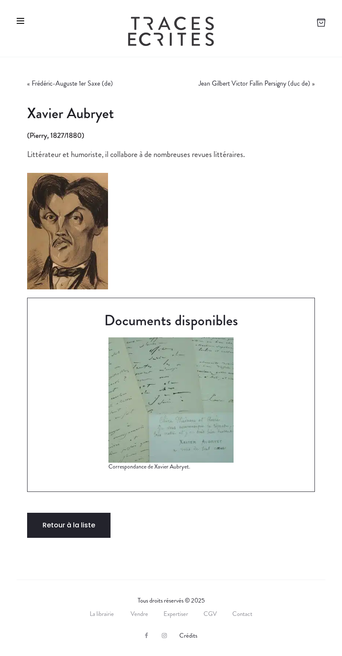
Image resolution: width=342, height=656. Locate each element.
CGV (210, 613)
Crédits (188, 635)
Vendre (139, 613)
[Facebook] (146, 635)
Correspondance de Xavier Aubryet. (149, 466)
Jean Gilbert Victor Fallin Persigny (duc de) (254, 83)
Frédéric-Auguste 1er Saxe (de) (72, 83)
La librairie (102, 613)
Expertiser (175, 613)
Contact (242, 613)
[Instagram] (164, 635)
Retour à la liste (69, 525)
